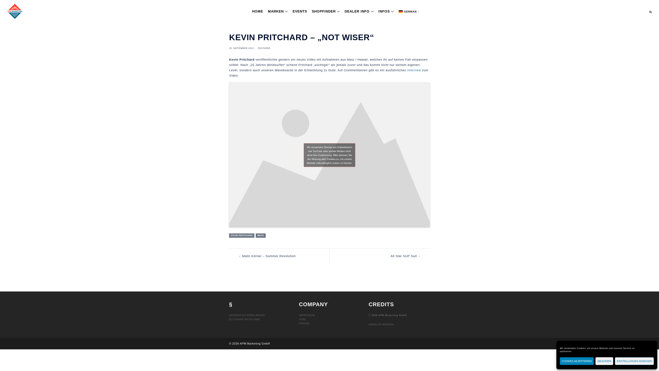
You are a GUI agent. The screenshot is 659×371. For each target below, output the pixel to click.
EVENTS (300, 11)
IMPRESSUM (307, 315)
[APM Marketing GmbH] (15, 11)
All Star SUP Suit (404, 256)
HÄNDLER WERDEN (381, 324)
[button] (650, 11)
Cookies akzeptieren (577, 361)
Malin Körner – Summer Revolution (269, 256)
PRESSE (304, 323)
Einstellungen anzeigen (634, 361)
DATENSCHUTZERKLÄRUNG (247, 315)
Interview (414, 70)
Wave (260, 235)
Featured (264, 48)
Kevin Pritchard (242, 235)
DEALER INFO (357, 11)
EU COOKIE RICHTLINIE (244, 319)
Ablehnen (604, 361)
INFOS (384, 11)
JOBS (302, 319)
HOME (257, 11)
